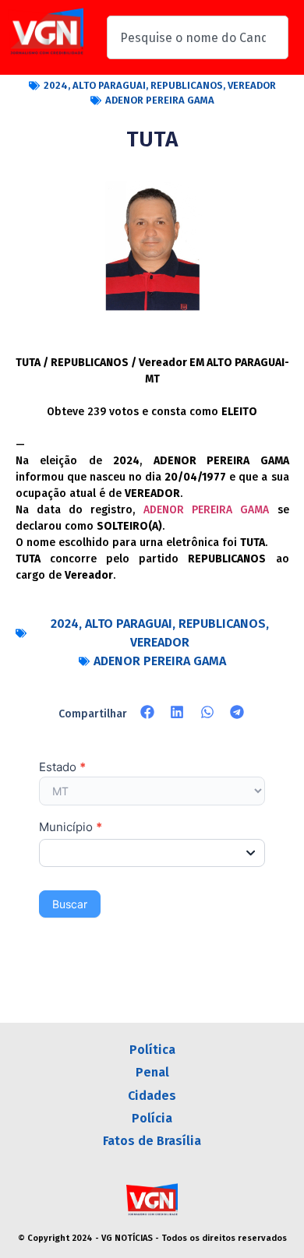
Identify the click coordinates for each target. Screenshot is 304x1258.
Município (70, 827)
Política (152, 1049)
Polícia (152, 1118)
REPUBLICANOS (186, 85)
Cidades (152, 1095)
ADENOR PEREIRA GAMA (159, 100)
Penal (152, 1072)
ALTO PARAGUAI (109, 85)
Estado (62, 767)
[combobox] (197, 37)
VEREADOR (252, 85)
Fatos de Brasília (152, 1140)
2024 (56, 85)
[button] (148, 712)
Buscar (69, 904)
